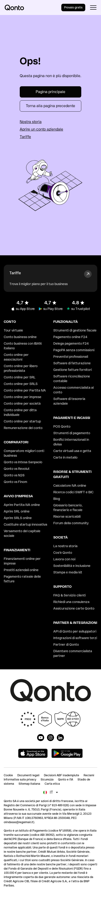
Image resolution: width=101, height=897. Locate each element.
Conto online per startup (22, 421)
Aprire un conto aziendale (41, 129)
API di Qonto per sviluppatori (74, 631)
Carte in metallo (65, 457)
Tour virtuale (13, 330)
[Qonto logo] (14, 7)
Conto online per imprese (22, 397)
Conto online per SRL (19, 377)
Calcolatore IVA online (69, 485)
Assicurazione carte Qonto (73, 608)
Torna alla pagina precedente (50, 106)
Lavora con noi (64, 559)
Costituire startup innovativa (25, 524)
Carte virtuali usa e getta (72, 451)
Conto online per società (22, 403)
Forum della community (71, 523)
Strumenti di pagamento (71, 433)
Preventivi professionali (70, 356)
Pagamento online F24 (70, 337)
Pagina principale (50, 92)
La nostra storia (65, 546)
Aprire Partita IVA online (22, 505)
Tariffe (25, 137)
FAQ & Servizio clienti (69, 595)
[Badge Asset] (40, 737)
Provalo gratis (73, 7)
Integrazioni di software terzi (75, 638)
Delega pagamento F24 (71, 343)
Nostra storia (31, 122)
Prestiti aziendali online (21, 570)
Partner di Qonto (66, 644)
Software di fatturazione (72, 363)
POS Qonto (61, 426)
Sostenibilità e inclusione (71, 566)
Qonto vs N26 (14, 475)
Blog (56, 499)
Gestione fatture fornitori (72, 370)
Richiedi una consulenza (71, 602)
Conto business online (20, 337)
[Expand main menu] (93, 7)
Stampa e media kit (67, 572)
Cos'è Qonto (62, 552)
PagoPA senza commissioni (73, 350)
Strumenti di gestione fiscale (75, 330)
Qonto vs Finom (15, 482)
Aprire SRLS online (18, 518)
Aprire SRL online (17, 511)
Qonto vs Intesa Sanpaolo (23, 462)
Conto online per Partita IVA (25, 390)
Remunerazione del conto (23, 428)
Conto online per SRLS (21, 384)
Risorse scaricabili (67, 516)
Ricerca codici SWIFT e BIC (73, 492)
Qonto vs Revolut (17, 469)
